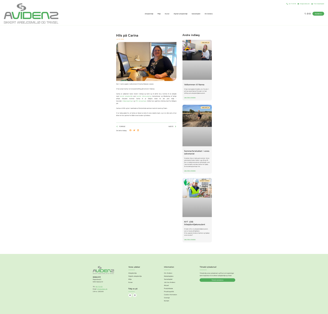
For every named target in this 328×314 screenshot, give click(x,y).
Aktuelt (166, 285)
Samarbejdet (168, 279)
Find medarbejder (319, 4)
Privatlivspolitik (169, 291)
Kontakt (166, 301)
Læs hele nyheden (190, 97)
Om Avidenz (168, 273)
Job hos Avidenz (169, 282)
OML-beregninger (140, 101)
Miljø (130, 279)
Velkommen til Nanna (194, 84)
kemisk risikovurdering (144, 96)
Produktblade (168, 288)
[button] (305, 13)
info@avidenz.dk (305, 4)
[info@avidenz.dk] (298, 4)
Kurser (130, 282)
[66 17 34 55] (287, 4)
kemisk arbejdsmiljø (126, 96)
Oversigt (167, 298)
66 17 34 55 (292, 4)
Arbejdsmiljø (132, 273)
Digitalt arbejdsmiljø (135, 276)
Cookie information (170, 294)
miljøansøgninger (127, 101)
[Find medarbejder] (312, 4)
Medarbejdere (168, 276)
